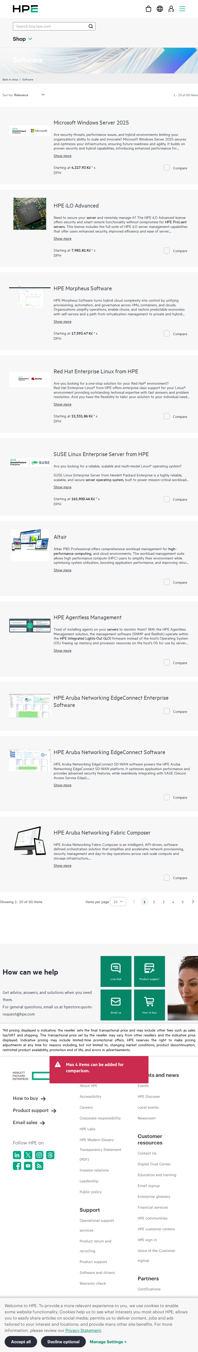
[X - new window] (28, 1155)
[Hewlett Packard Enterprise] (25, 9)
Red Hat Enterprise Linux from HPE (96, 371)
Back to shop (10, 79)
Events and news (158, 1075)
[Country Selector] (160, 9)
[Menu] (182, 9)
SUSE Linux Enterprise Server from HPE (101, 453)
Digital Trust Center (154, 1164)
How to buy (149, 1012)
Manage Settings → (108, 1341)
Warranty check (93, 1283)
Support (90, 1210)
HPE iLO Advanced (76, 205)
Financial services (153, 1207)
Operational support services (97, 1225)
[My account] (171, 9)
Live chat (116, 979)
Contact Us (147, 1153)
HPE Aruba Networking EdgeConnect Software (109, 751)
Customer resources (150, 1139)
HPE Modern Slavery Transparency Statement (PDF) (100, 1149)
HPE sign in (147, 1240)
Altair (60, 536)
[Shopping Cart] (148, 9)
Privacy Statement (83, 1330)
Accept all (21, 1341)
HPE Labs (87, 1129)
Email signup (149, 1185)
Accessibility (90, 1096)
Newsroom (147, 1118)
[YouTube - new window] (28, 1166)
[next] (193, 901)
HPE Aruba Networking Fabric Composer (102, 832)
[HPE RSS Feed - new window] (39, 1166)
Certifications (149, 1289)
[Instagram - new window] (39, 1155)
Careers (86, 1107)
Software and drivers (97, 1272)
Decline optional (63, 1341)
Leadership (89, 1181)
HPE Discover (149, 1096)
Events (143, 1085)
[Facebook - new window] (17, 1166)
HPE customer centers (156, 1229)
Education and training (157, 1175)
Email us (116, 1012)
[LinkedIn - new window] (17, 1155)
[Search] (90, 26)
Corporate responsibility (100, 1118)
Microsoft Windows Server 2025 (91, 122)
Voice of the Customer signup (156, 1255)
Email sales (25, 1122)
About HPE (88, 1085)
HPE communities (153, 1218)
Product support (149, 979)
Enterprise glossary (154, 1196)
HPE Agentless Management (88, 617)
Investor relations (94, 1170)
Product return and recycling (95, 1246)
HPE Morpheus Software (83, 288)
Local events (148, 1107)
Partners (148, 1278)
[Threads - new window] (50, 1155)
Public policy (91, 1192)
